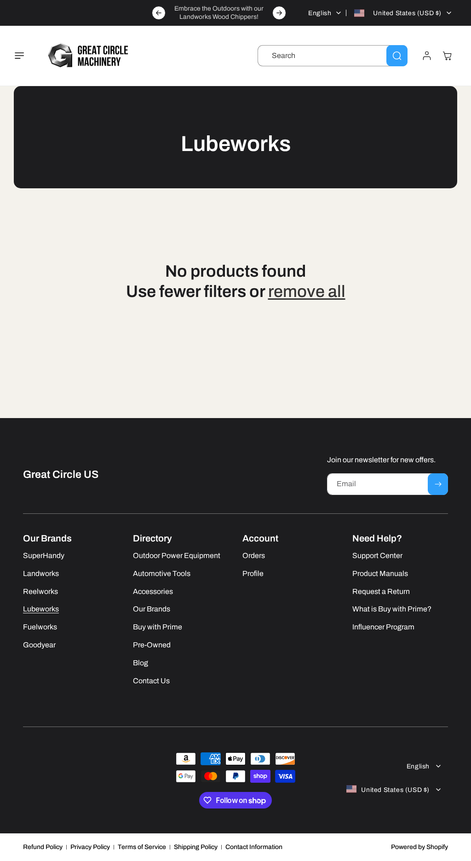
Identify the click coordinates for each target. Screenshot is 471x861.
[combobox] (332, 56)
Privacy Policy (90, 847)
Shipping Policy (196, 847)
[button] (25, 56)
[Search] (397, 55)
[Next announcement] (279, 13)
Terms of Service (142, 847)
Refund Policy (43, 847)
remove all (306, 291)
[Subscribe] (438, 484)
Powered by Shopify (419, 847)
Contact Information (253, 847)
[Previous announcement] (159, 13)
